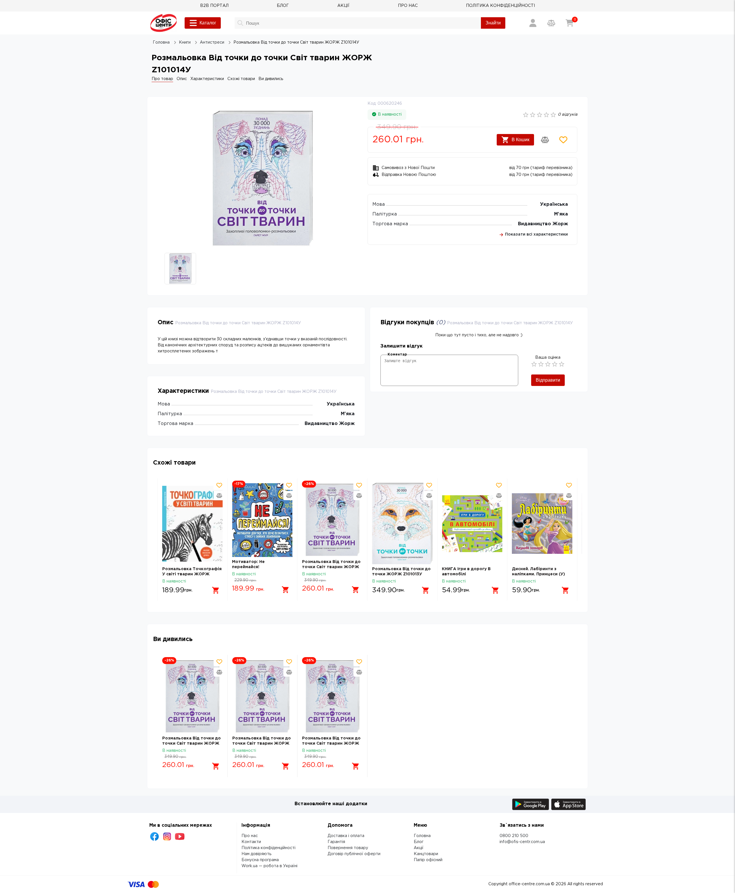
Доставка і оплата (346, 836)
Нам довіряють (256, 854)
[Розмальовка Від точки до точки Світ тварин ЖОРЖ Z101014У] (332, 520)
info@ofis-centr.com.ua (522, 842)
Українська (554, 204)
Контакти (251, 842)
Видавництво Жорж (543, 224)
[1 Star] (534, 364)
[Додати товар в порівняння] (545, 139)
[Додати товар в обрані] (563, 139)
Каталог (208, 22)
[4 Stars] (554, 364)
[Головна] (163, 22)
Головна (422, 836)
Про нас (249, 836)
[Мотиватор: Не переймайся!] (262, 520)
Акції (418, 848)
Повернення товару (348, 848)
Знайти (493, 22)
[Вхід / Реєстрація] (533, 23)
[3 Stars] (547, 364)
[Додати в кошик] (216, 590)
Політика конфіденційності (268, 848)
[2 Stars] (540, 364)
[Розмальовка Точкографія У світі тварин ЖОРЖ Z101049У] (192, 523)
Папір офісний (428, 860)
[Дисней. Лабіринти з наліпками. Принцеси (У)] (542, 523)
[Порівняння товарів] (551, 23)
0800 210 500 (514, 836)
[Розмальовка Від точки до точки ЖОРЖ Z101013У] (402, 523)
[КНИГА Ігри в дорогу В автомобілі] (472, 523)
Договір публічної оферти (354, 854)
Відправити (548, 380)
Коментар (397, 354)
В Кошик (520, 139)
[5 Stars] (561, 364)
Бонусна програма (260, 860)
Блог (418, 842)
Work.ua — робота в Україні (269, 866)
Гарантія (336, 842)
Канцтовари (426, 854)
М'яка (561, 214)
